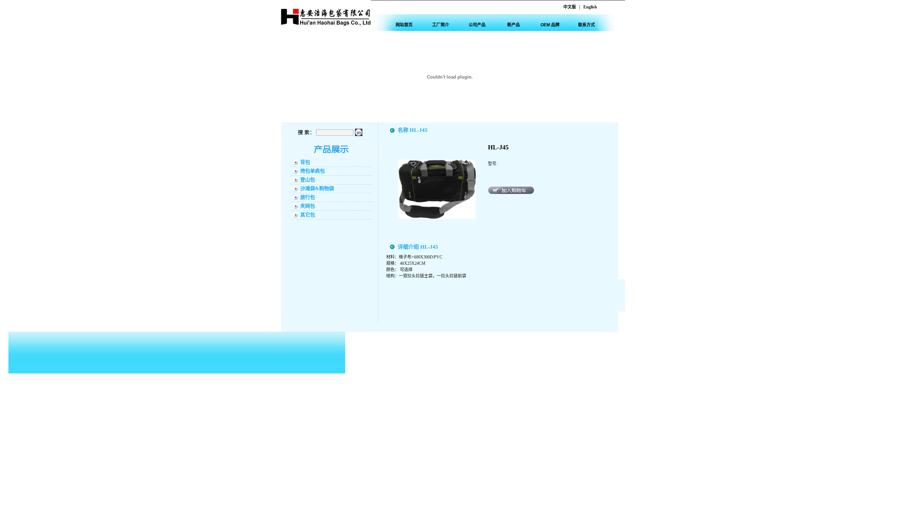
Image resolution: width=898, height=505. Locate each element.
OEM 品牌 (550, 24)
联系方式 (586, 24)
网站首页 (404, 24)
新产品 (513, 24)
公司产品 (477, 24)
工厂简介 (440, 24)
